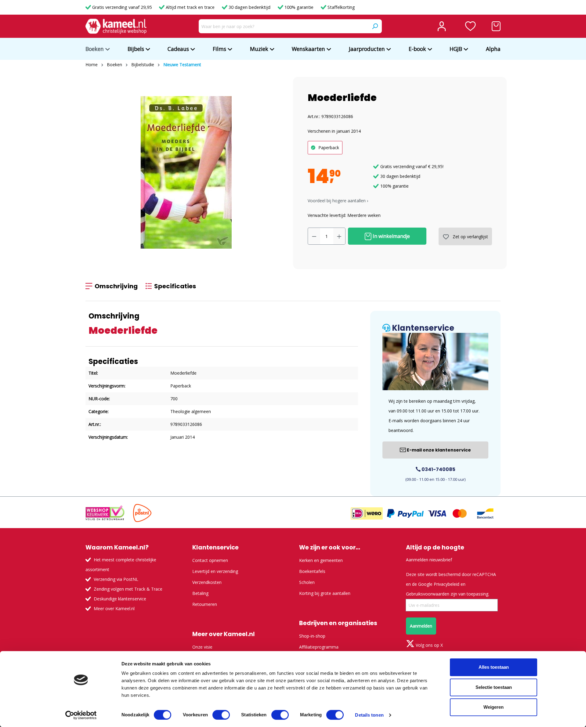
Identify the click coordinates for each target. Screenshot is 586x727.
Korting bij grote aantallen (324, 593)
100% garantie (299, 7)
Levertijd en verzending (215, 571)
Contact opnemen (210, 560)
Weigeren (493, 707)
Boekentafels (312, 571)
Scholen (307, 582)
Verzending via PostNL (116, 579)
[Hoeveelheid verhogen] (339, 236)
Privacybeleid (446, 584)
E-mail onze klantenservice (438, 450)
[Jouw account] (441, 26)
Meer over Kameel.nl (114, 608)
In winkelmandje (390, 236)
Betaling (200, 593)
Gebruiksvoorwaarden (427, 594)
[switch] (221, 715)
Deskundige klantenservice (120, 599)
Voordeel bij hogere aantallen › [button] (338, 200)
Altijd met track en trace (190, 7)
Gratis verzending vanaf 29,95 (122, 7)
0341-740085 (438, 469)
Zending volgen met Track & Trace (128, 589)
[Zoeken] (375, 26)
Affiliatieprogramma (318, 647)
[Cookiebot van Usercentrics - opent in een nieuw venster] (81, 715)
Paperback (328, 147)
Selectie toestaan (494, 687)
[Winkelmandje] (496, 26)
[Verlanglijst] (470, 26)
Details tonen (369, 715)
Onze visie (202, 647)
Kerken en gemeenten (321, 560)
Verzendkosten (207, 582)
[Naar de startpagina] (115, 26)
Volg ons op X (428, 645)
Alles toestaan (494, 667)
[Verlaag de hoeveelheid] (314, 236)
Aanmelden (421, 626)
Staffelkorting (340, 7)
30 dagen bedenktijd (249, 7)
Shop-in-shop (312, 636)
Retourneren (204, 604)
